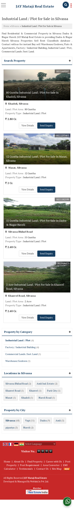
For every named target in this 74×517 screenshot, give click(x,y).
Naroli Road (45, 397)
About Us (19, 461)
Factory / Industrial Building (20, 347)
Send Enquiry (46, 125)
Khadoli (25, 397)
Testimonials (26, 468)
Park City (52, 390)
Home (6, 26)
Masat (9, 397)
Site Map (57, 468)
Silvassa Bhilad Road (17, 383)
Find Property (35, 461)
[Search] (66, 5)
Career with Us (54, 461)
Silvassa (15, 26)
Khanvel (33, 390)
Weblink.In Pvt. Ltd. (39, 481)
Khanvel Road (13, 390)
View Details (28, 125)
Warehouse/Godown (16, 361)
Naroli (26, 427)
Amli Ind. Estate (45, 383)
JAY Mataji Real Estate (35, 6)
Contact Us (42, 468)
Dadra (43, 420)
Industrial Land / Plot (17, 340)
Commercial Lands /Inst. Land (21, 354)
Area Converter (51, 465)
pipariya (10, 427)
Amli (58, 420)
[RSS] (67, 468)
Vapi (27, 420)
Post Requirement (29, 465)
